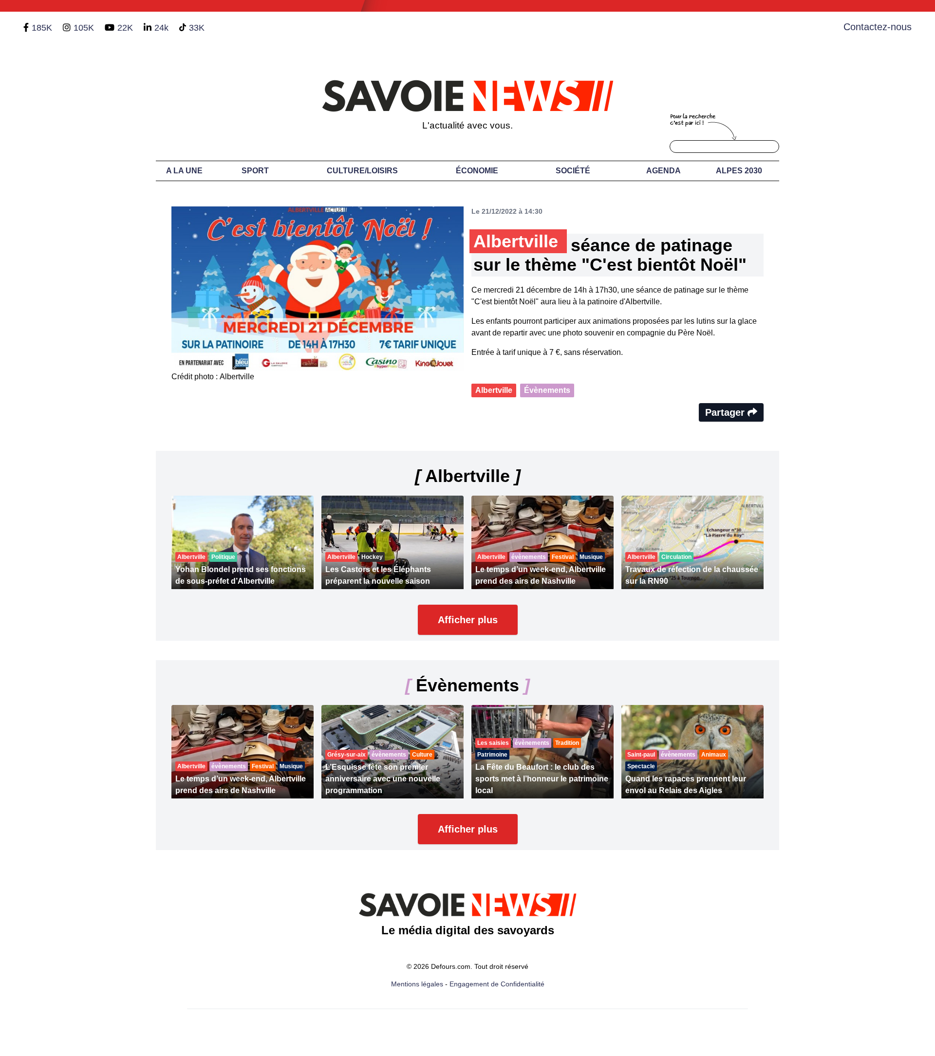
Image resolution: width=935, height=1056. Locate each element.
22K (125, 28)
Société (573, 171)
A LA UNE (184, 171)
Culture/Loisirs (362, 171)
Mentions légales (417, 984)
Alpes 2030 (739, 171)
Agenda (663, 171)
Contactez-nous (877, 26)
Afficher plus (468, 619)
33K (197, 28)
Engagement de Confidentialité (496, 984)
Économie (477, 171)
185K (42, 28)
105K (84, 28)
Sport (255, 171)
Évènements (547, 390)
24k (161, 28)
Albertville (493, 390)
